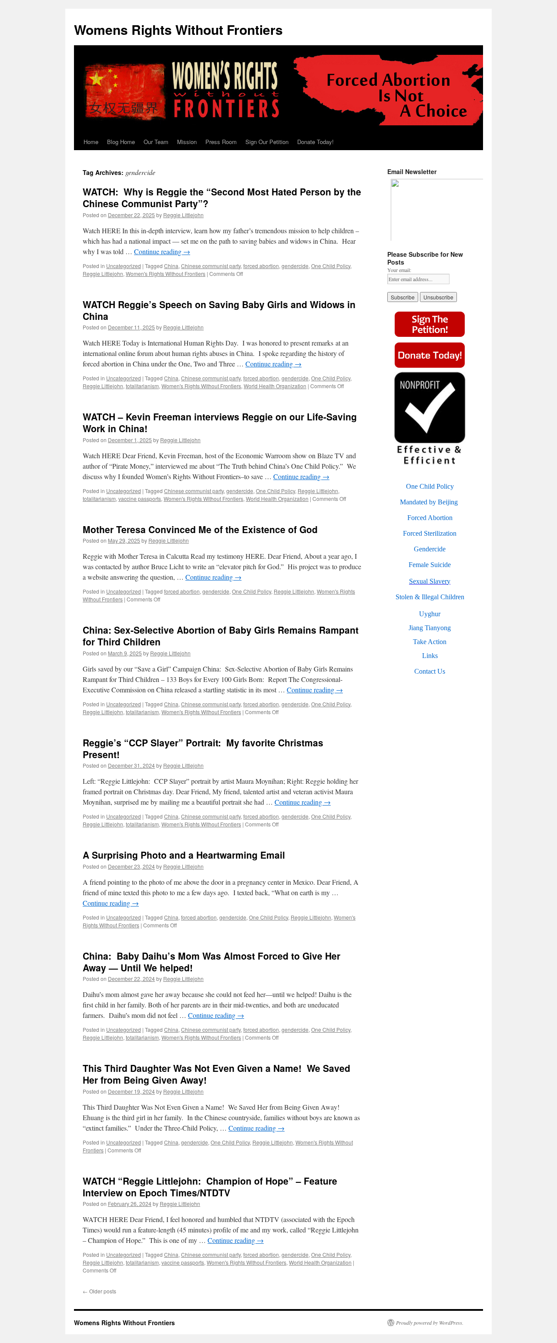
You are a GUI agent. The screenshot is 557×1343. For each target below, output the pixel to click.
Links (430, 655)
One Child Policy (330, 265)
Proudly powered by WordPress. (429, 1322)
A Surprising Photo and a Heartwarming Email (184, 854)
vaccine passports (139, 498)
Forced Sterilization (429, 533)
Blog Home (121, 142)
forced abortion (261, 265)
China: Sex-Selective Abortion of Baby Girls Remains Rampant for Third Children (221, 635)
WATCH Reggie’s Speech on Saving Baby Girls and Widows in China (219, 310)
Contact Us (429, 671)
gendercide (295, 265)
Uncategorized (123, 265)
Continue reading (162, 251)
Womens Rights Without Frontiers (178, 29)
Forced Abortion (430, 517)
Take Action (429, 641)
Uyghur (429, 614)
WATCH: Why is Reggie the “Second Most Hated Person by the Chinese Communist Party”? (222, 197)
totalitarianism (142, 385)
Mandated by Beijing (429, 502)
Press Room (221, 142)
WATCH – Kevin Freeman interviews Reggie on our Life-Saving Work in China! (220, 422)
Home (91, 142)
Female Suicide (430, 564)
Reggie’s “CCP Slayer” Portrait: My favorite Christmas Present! (203, 748)
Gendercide (430, 549)
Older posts (99, 1291)
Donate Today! (315, 142)
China (171, 265)
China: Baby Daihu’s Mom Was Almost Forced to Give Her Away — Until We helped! (211, 961)
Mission (187, 142)
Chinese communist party (211, 265)
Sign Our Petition (267, 142)
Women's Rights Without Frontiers (165, 273)
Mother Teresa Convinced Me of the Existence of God (200, 529)
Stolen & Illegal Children (430, 597)
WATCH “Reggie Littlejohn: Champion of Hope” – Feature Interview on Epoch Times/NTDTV (210, 1186)
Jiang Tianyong (430, 627)
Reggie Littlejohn (183, 214)
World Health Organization (275, 385)
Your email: (399, 269)
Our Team (156, 142)
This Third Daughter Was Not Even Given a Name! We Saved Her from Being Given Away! (216, 1073)
